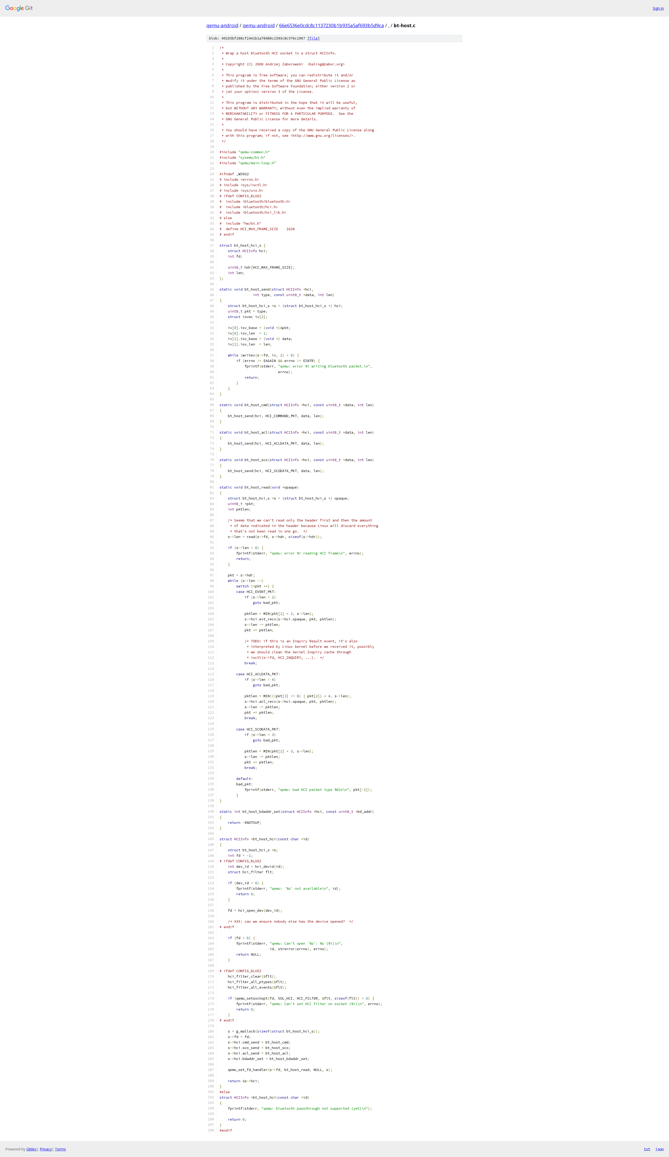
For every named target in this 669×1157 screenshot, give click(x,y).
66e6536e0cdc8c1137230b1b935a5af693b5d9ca (331, 25)
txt (647, 1149)
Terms (60, 1149)
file (313, 38)
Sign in (658, 8)
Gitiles (31, 1149)
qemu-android (222, 25)
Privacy (46, 1149)
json (659, 1149)
